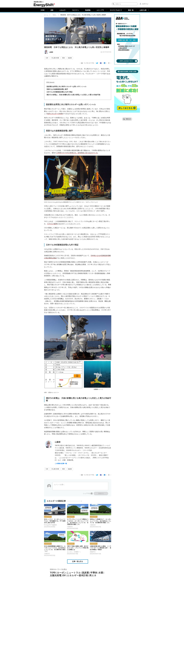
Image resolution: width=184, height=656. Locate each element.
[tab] (43, 10)
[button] (46, 58)
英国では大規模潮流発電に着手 (57, 89)
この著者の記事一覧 (61, 463)
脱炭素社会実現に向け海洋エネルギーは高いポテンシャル (66, 86)
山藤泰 (51, 52)
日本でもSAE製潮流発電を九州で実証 (60, 92)
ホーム (46, 15)
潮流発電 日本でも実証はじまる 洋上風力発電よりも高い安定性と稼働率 (83, 15)
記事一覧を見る (77, 561)
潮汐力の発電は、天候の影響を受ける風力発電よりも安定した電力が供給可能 (73, 95)
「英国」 (54, 15)
